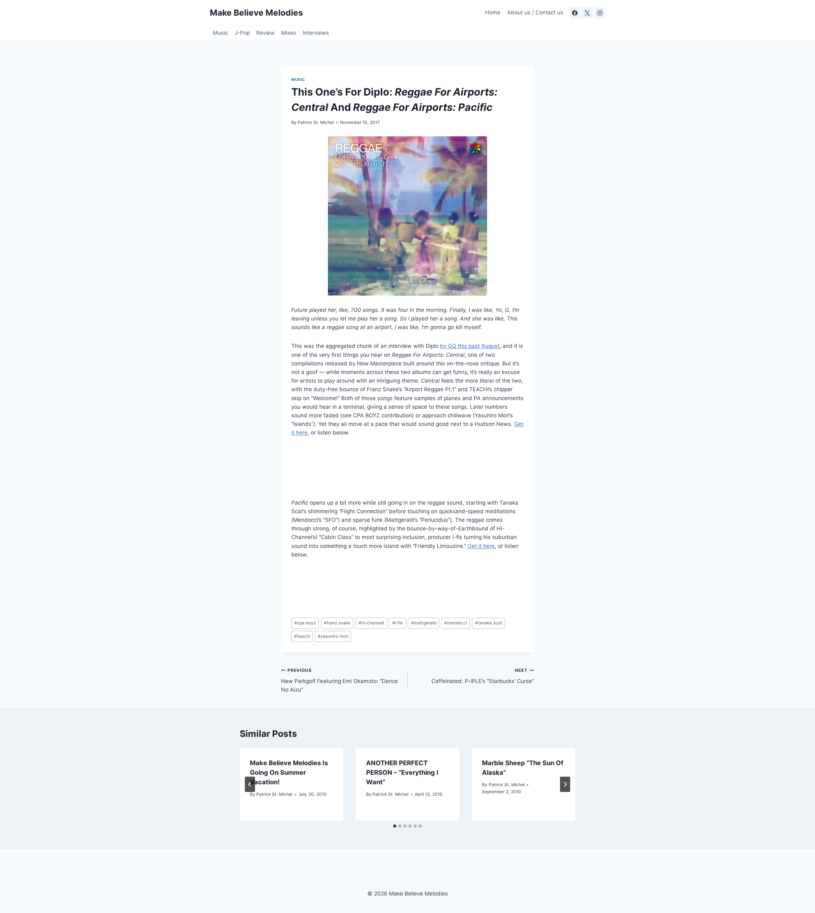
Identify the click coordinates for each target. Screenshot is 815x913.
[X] (587, 12)
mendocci (455, 622)
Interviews (316, 33)
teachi (302, 636)
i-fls (397, 622)
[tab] (394, 826)
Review (265, 33)
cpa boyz (305, 622)
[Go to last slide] (250, 784)
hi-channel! (371, 622)
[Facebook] (575, 12)
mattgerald (423, 622)
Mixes (288, 33)
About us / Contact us (535, 12)
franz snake (337, 622)
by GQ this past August (470, 346)
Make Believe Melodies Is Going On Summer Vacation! (289, 772)
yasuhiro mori (333, 636)
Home (492, 12)
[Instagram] (599, 12)
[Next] (565, 784)
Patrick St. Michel (316, 122)
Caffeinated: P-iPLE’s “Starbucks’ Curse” (482, 676)
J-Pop (242, 33)
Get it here (481, 546)
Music (220, 33)
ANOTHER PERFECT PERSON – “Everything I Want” (402, 772)
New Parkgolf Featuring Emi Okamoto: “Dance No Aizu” (339, 680)
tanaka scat (488, 622)
